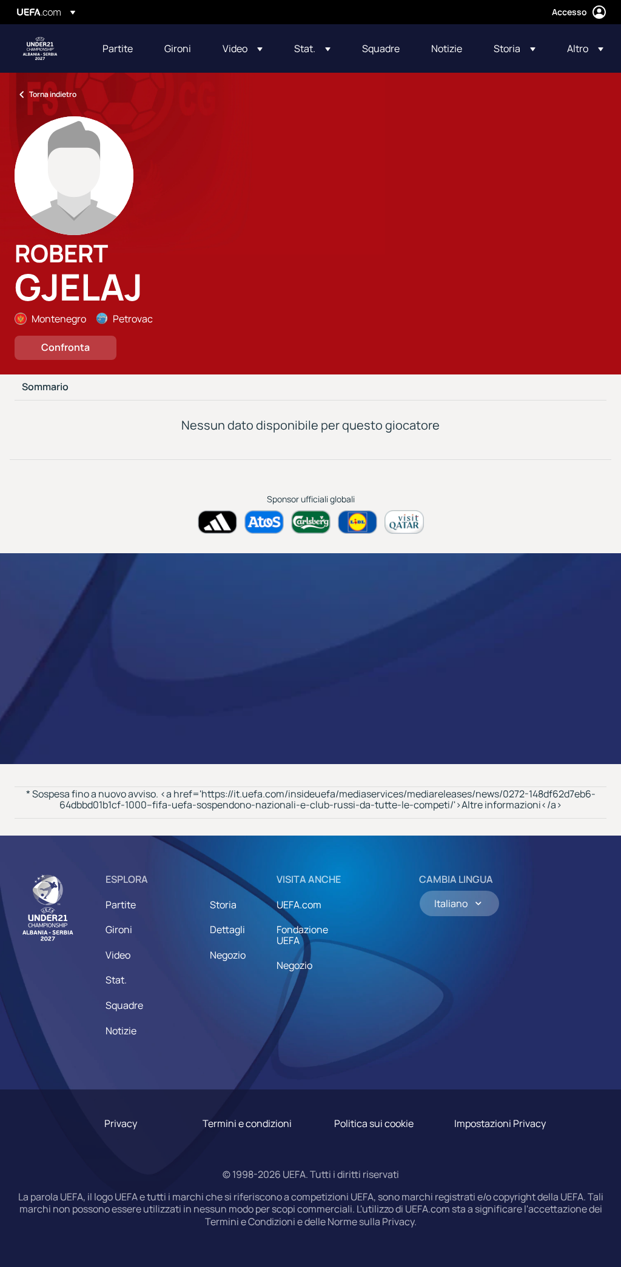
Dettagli (227, 929)
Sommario (45, 387)
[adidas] (217, 522)
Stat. (116, 979)
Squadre (124, 1005)
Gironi (119, 929)
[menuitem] (118, 48)
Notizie (121, 1030)
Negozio (228, 955)
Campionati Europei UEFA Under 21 (40, 48)
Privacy (120, 1123)
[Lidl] (357, 522)
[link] (118, 48)
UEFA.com (299, 904)
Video (118, 955)
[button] (242, 48)
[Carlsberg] (311, 522)
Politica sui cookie (374, 1123)
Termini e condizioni (247, 1123)
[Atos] (264, 522)
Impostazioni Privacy (500, 1123)
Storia (223, 904)
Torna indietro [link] (52, 94)
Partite (121, 904)
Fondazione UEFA (302, 935)
